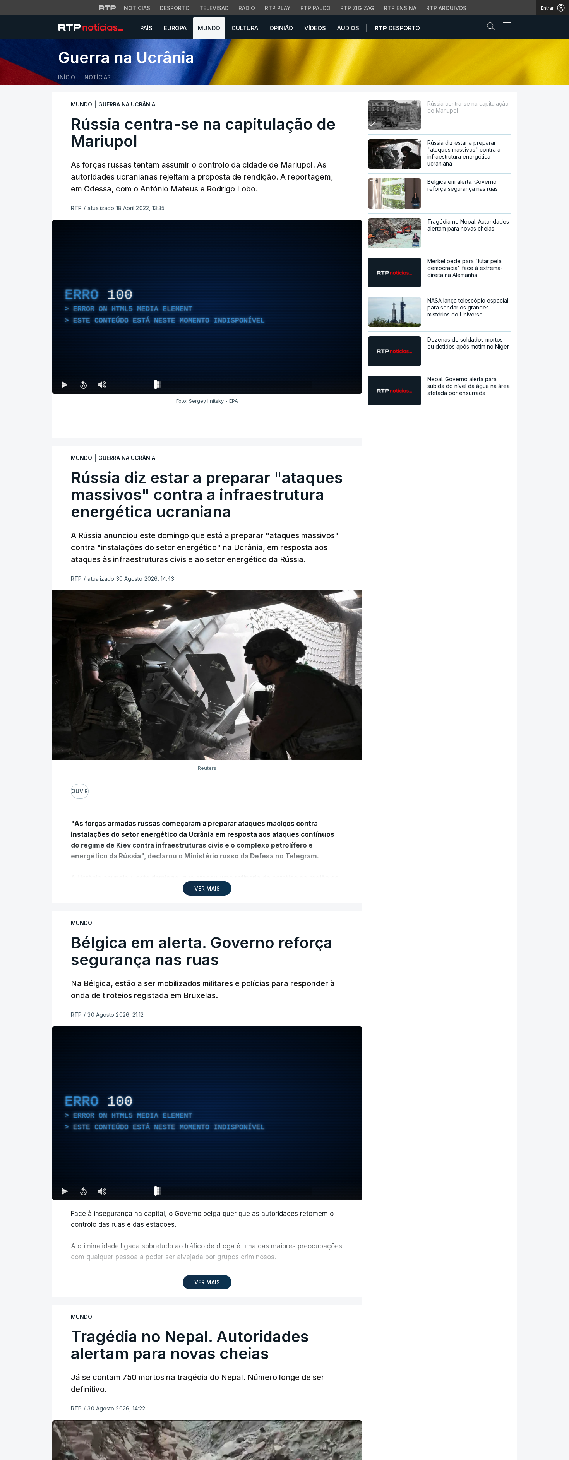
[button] (493, 28)
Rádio (246, 8)
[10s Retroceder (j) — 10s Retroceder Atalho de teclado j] (83, 384)
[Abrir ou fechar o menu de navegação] (505, 27)
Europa (175, 28)
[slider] (234, 386)
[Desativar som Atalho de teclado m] (102, 384)
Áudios (348, 28)
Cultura (244, 28)
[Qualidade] (331, 384)
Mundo (209, 28)
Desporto (175, 8)
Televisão (214, 8)
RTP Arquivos (446, 8)
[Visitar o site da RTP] (107, 7)
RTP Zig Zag (357, 8)
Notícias (137, 8)
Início (66, 77)
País (146, 28)
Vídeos (315, 28)
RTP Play (278, 8)
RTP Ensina (400, 8)
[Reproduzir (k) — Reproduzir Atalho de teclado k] (64, 384)
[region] (207, 307)
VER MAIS (207, 888)
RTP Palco (315, 8)
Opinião (281, 28)
